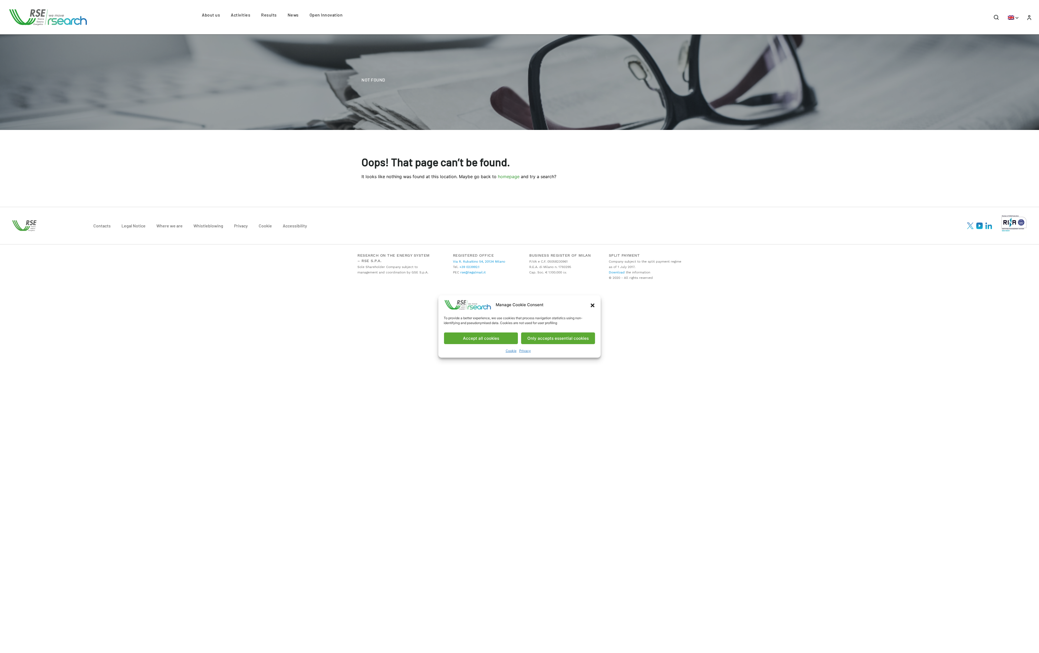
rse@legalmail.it (472, 272)
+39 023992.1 (468, 267)
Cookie (511, 351)
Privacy (525, 351)
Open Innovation (326, 14)
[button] (592, 305)
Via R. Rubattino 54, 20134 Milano (479, 261)
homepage (509, 176)
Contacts (102, 225)
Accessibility (295, 225)
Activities (240, 14)
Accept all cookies (481, 338)
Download (617, 272)
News (293, 14)
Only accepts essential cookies (558, 338)
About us (211, 14)
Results (269, 14)
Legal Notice (133, 225)
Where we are (169, 225)
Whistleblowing (208, 225)
